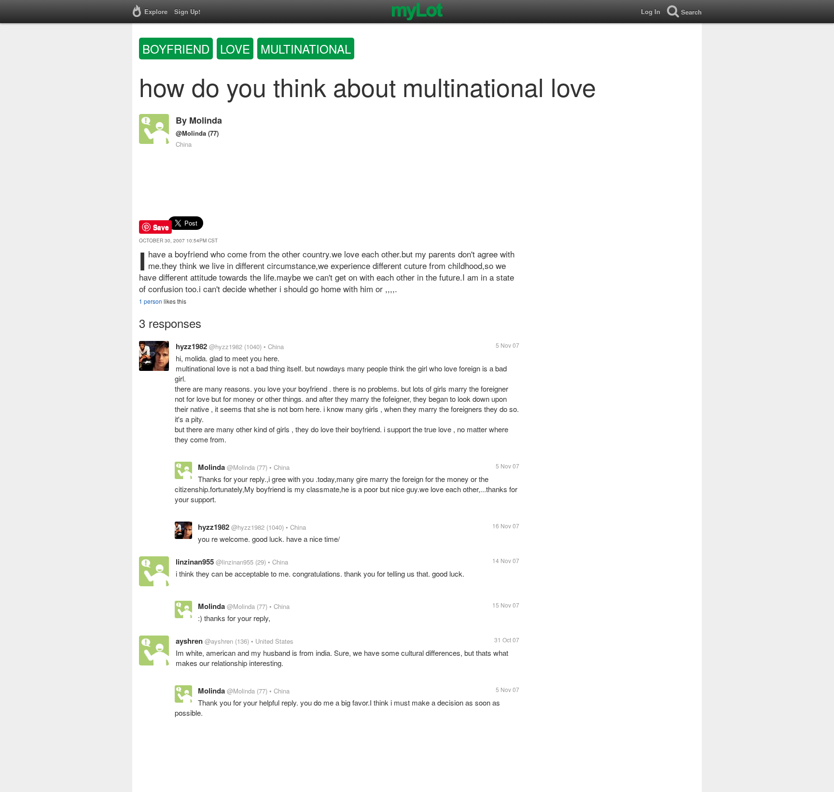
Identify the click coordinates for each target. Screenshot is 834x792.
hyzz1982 (191, 346)
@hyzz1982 (225, 346)
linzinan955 (195, 561)
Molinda (205, 120)
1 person (150, 301)
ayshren (189, 641)
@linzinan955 (234, 561)
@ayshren (219, 641)
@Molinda (191, 133)
